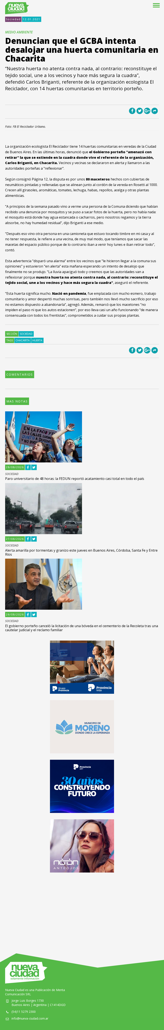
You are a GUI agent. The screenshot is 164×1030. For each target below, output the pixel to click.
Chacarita (23, 340)
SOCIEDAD (11, 474)
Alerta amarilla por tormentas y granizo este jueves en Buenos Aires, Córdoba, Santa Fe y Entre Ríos (81, 552)
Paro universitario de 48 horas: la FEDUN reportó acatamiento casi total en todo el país (74, 478)
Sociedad (13, 19)
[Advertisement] (82, 908)
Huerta (37, 340)
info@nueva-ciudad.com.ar (30, 1018)
